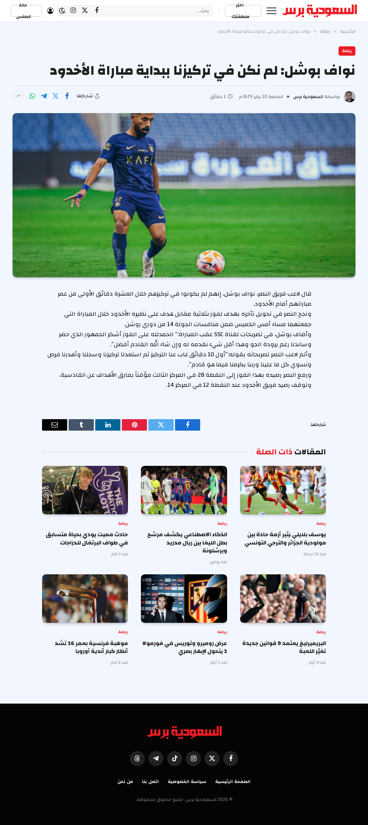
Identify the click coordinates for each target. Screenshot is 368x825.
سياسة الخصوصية (187, 781)
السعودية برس (308, 96)
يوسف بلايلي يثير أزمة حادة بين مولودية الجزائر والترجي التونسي (285, 538)
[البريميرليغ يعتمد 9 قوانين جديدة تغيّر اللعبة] (283, 598)
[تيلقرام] (43, 96)
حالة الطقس (23, 11)
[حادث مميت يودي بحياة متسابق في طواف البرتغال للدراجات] (85, 490)
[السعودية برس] (320, 11)
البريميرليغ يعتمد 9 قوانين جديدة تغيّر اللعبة (284, 647)
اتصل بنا (150, 781)
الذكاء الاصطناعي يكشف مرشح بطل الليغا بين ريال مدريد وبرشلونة (187, 542)
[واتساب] (32, 96)
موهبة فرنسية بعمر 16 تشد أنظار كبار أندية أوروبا (91, 647)
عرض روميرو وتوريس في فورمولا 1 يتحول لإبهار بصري (184, 647)
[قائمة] (271, 11)
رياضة (347, 51)
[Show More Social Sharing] (18, 96)
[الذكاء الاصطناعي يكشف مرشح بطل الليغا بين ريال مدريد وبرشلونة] (184, 490)
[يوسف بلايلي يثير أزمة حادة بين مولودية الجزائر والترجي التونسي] (283, 490)
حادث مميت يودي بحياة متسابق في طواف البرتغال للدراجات (87, 538)
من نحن (125, 781)
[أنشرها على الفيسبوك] (66, 96)
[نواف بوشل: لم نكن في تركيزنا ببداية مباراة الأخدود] (184, 195)
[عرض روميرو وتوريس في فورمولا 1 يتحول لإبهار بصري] (184, 598)
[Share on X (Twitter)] (55, 96)
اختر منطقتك (240, 11)
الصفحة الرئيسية (232, 781)
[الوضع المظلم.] (61, 11)
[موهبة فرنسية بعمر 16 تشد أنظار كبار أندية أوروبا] (85, 598)
